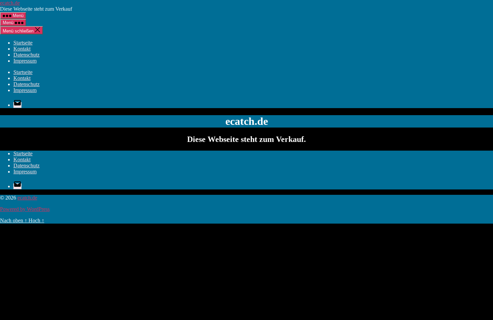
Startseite (23, 43)
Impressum (25, 61)
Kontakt (22, 49)
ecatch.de (10, 3)
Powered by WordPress (25, 209)
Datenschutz (26, 55)
